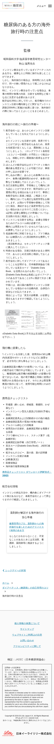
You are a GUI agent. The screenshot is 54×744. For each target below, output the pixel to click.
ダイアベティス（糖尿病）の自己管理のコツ (25, 587)
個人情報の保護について (27, 623)
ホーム (5, 583)
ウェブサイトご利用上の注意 (27, 634)
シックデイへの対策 (15, 570)
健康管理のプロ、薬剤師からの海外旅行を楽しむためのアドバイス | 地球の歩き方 (26, 527)
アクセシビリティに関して (27, 646)
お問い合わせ (27, 640)
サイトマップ (27, 629)
